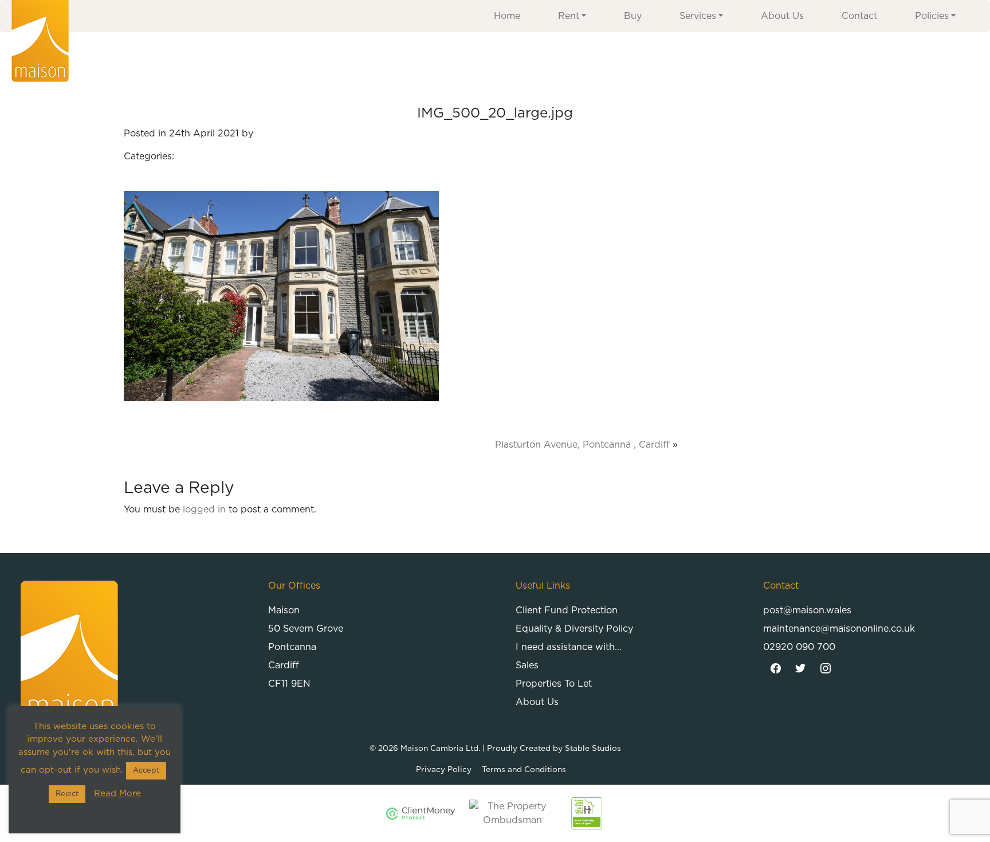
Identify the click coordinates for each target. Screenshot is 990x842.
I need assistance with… (569, 647)
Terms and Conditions (524, 770)
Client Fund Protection (567, 610)
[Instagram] (825, 669)
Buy (633, 16)
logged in (204, 509)
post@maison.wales (807, 610)
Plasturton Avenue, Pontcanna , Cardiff (582, 444)
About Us (782, 16)
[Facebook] (775, 669)
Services (697, 16)
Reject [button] (67, 794)
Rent (568, 16)
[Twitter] (801, 669)
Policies (932, 16)
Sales (527, 665)
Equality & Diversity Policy (574, 628)
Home (507, 16)
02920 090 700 (799, 647)
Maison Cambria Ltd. (440, 749)
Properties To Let (554, 683)
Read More (117, 793)
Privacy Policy (444, 770)
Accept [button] (146, 770)
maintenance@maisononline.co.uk (839, 628)
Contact (859, 16)
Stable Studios (593, 749)
